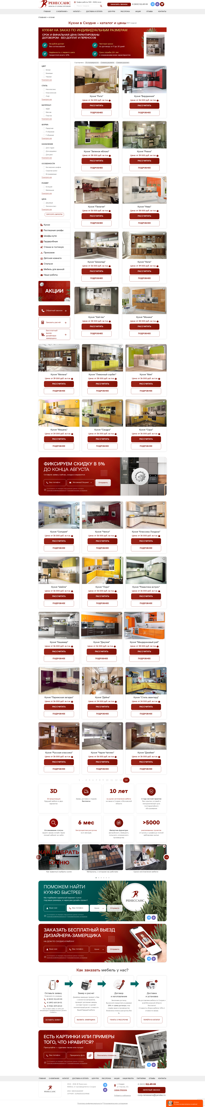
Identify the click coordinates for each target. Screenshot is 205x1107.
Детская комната (53, 258)
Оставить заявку (53, 1020)
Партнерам (141, 1078)
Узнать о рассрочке (119, 1020)
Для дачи (49, 155)
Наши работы (51, 275)
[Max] (157, 4)
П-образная (50, 132)
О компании (61, 11)
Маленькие (50, 190)
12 (116, 780)
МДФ (48, 109)
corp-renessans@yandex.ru (151, 1095)
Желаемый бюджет (81, 482)
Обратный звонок (151, 1090)
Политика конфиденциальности (89, 1103)
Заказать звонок (119, 4)
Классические (51, 93)
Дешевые (49, 203)
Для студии (50, 148)
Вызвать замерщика (86, 1020)
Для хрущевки (51, 151)
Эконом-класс (51, 206)
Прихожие (49, 253)
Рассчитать (96, 106)
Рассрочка (125, 11)
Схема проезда (120, 1090)
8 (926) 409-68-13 (139, 7)
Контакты (162, 11)
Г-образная (50, 135)
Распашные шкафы (53, 230)
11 (112, 780)
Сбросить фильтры (54, 214)
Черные (49, 77)
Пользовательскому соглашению (77, 490)
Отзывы (149, 11)
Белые (48, 70)
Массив (48, 112)
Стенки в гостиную (54, 247)
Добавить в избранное (122, 1095)
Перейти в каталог (152, 1020)
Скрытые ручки (51, 171)
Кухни (52, 17)
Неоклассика (51, 89)
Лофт (48, 96)
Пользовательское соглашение (115, 1103)
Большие (49, 187)
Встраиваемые (51, 174)
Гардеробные (51, 241)
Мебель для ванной (54, 269)
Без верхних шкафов (53, 167)
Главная (47, 11)
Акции (138, 11)
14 (126, 780)
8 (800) (147, 1084)
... (82, 780)
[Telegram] (153, 4)
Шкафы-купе (50, 236)
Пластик (49, 116)
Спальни (48, 264)
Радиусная (49, 128)
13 (121, 780)
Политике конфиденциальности (56, 490)
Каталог (76, 11)
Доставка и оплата (94, 11)
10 (107, 780)
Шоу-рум (111, 11)
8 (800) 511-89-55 (140, 4)
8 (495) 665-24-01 (139, 1)
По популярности (92, 62)
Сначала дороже (122, 62)
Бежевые (49, 73)
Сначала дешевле (107, 62)
